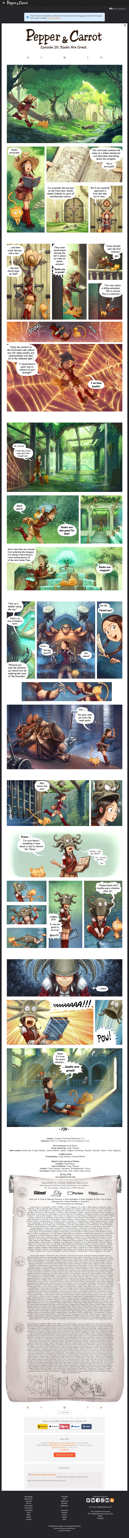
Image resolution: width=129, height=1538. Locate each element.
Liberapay (64, 1510)
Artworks (28, 1501)
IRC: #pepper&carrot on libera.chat (100, 1514)
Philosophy (29, 1506)
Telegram (100, 1518)
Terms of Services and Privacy (64, 1528)
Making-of (64, 1501)
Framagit (64, 1497)
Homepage (29, 1497)
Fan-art (28, 1503)
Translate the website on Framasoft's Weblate (64, 1526)
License (28, 1519)
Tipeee (64, 1515)
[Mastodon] (88, 1502)
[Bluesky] (93, 1502)
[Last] (101, 57)
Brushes (64, 1503)
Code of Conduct (64, 1531)
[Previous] (41, 57)
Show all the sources (64, 1455)
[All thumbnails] (64, 57)
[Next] (88, 57)
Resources (28, 1508)
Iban (64, 1519)
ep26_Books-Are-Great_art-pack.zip (68, 1443)
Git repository (64, 1450)
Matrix (100, 1516)
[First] (28, 57)
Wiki (64, 1499)
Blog (28, 1515)
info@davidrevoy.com (104, 1507)
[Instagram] (103, 1502)
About (29, 1517)
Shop (29, 1512)
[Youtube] (107, 1502)
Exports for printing (64, 1447)
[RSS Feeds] (112, 1502)
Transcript (65, 1412)
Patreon (64, 1512)
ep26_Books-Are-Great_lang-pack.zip (70, 1445)
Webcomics (28, 1499)
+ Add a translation (54, 18)
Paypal (64, 1517)
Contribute (28, 1510)
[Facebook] (98, 1502)
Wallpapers (64, 1506)
